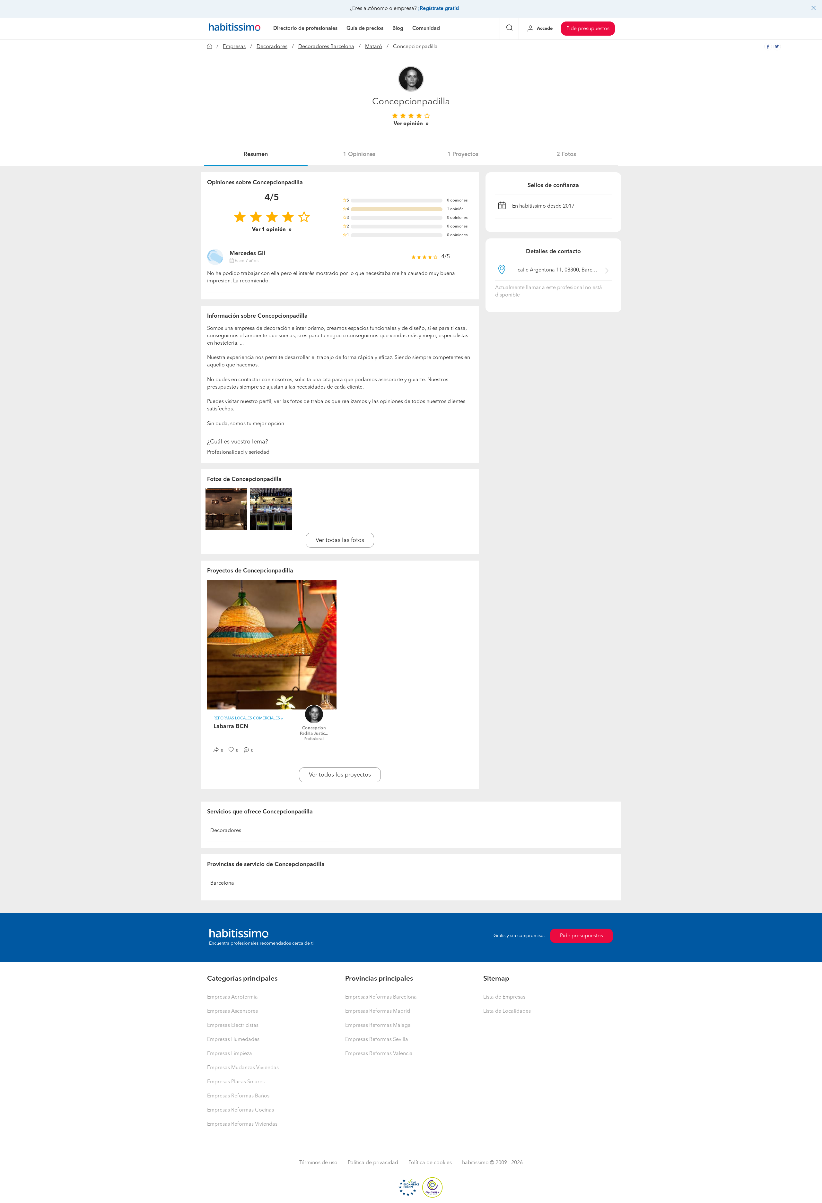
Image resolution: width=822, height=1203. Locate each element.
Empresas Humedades (233, 1039)
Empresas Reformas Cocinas (240, 1110)
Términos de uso (318, 1162)
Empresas (234, 46)
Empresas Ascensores (232, 1011)
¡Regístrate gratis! (438, 8)
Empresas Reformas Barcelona (381, 997)
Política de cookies (430, 1162)
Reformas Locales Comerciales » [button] (248, 718)
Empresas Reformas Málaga (378, 1025)
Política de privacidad (373, 1162)
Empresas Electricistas (232, 1025)
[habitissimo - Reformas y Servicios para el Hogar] (235, 28)
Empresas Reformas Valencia (379, 1053)
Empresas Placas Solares (236, 1082)
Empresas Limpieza (229, 1053)
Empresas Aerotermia (232, 997)
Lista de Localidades (507, 1011)
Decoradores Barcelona (326, 46)
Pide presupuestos (587, 28)
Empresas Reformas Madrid (377, 1011)
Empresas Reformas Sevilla (376, 1039)
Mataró (373, 46)
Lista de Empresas (504, 997)
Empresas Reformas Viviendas (242, 1124)
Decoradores (272, 46)
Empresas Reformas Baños (238, 1096)
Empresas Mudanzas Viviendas (243, 1067)
